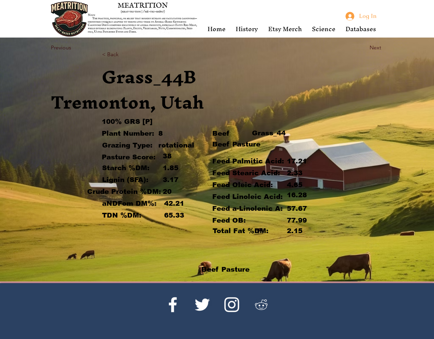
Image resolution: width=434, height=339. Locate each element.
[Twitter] (202, 305)
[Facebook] (173, 305)
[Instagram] (232, 305)
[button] (247, 29)
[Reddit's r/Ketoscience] (261, 305)
